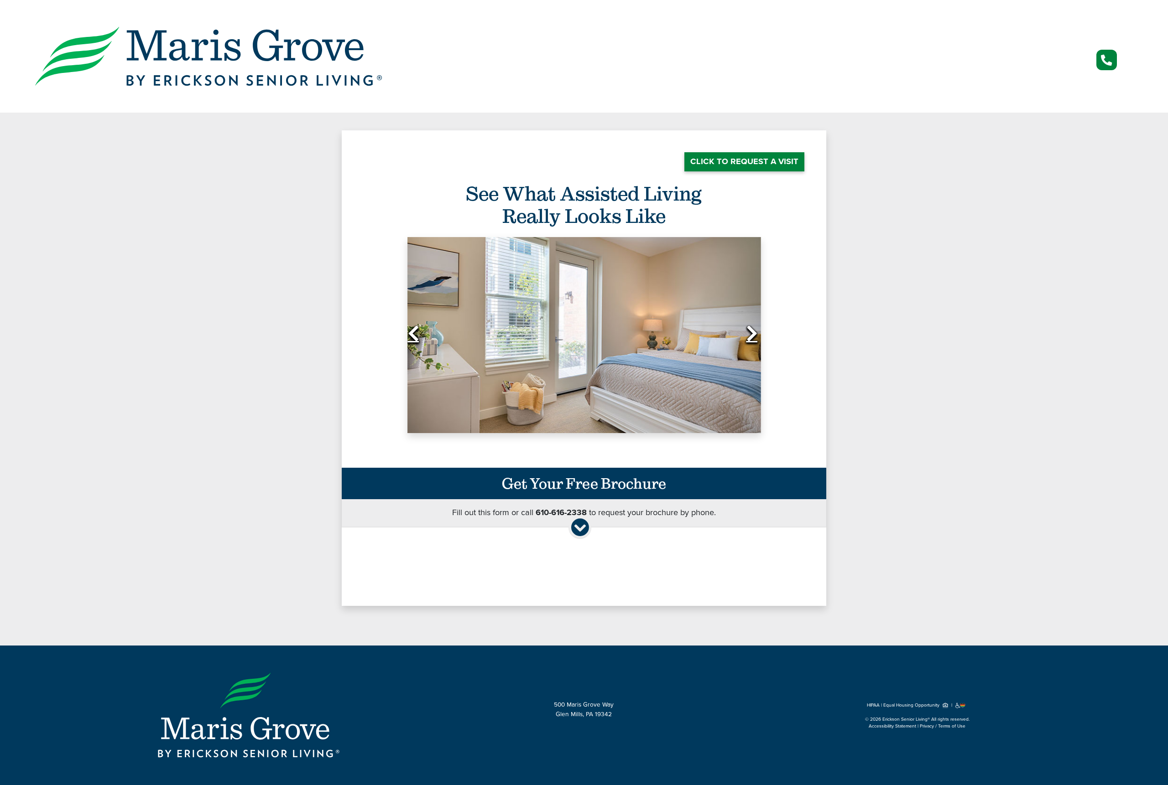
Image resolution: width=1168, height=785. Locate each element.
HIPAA (873, 705)
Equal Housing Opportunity (912, 705)
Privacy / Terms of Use (942, 726)
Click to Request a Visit (744, 161)
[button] (433, 335)
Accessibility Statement (892, 726)
